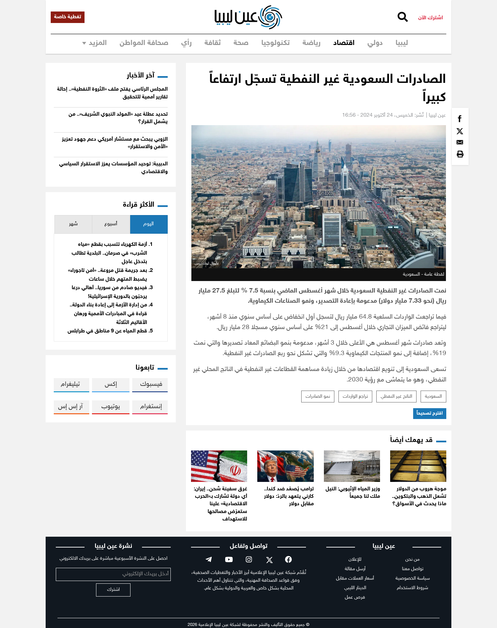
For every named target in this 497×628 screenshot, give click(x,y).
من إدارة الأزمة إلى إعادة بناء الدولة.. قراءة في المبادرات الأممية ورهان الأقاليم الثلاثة (108, 314)
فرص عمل (355, 597)
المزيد (98, 43)
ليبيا (402, 43)
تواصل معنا (412, 569)
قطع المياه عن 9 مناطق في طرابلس (107, 331)
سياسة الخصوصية (413, 578)
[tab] (149, 224)
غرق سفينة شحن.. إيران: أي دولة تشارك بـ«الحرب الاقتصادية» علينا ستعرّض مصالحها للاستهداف (220, 504)
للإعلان (355, 559)
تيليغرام (70, 384)
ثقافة (213, 43)
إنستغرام (151, 407)
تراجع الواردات (355, 396)
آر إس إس (70, 407)
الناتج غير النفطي (396, 396)
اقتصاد (344, 43)
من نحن (412, 559)
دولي (375, 43)
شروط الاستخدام (412, 588)
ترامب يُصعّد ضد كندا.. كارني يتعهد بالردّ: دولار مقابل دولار (289, 497)
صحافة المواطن (144, 43)
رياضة (312, 43)
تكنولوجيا (275, 43)
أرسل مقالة (355, 569)
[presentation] (149, 224)
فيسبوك (151, 384)
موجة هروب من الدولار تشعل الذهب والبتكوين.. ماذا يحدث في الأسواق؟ (419, 497)
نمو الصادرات (318, 396)
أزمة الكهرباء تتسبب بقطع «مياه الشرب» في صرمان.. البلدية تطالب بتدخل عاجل (109, 253)
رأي (186, 43)
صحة (241, 43)
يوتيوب (110, 407)
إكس (111, 384)
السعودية (433, 396)
